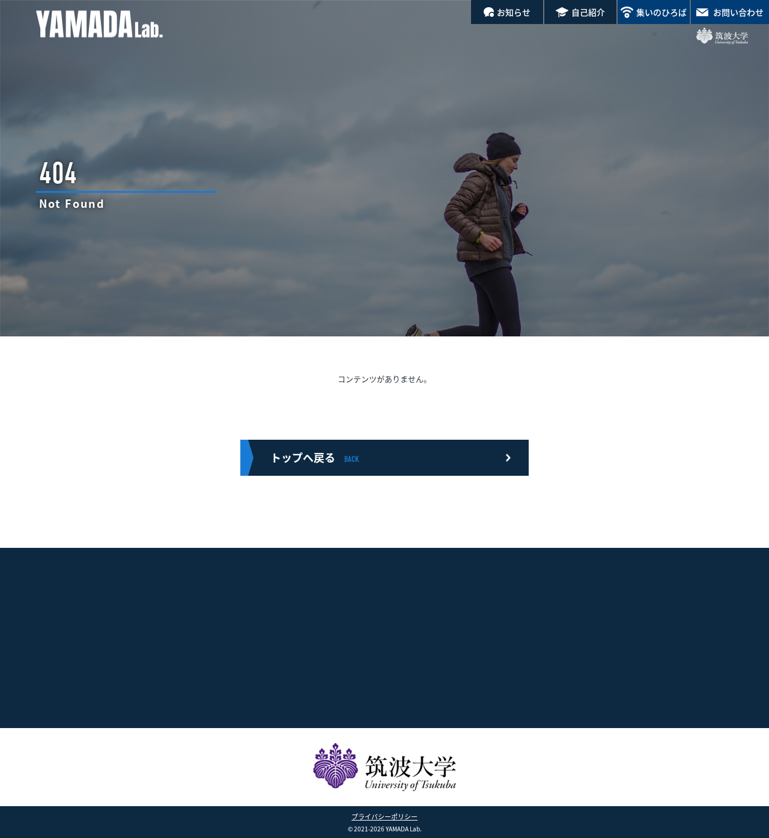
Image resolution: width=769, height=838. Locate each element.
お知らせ (513, 12)
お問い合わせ (738, 12)
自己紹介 (588, 12)
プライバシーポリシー (384, 816)
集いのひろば (661, 12)
